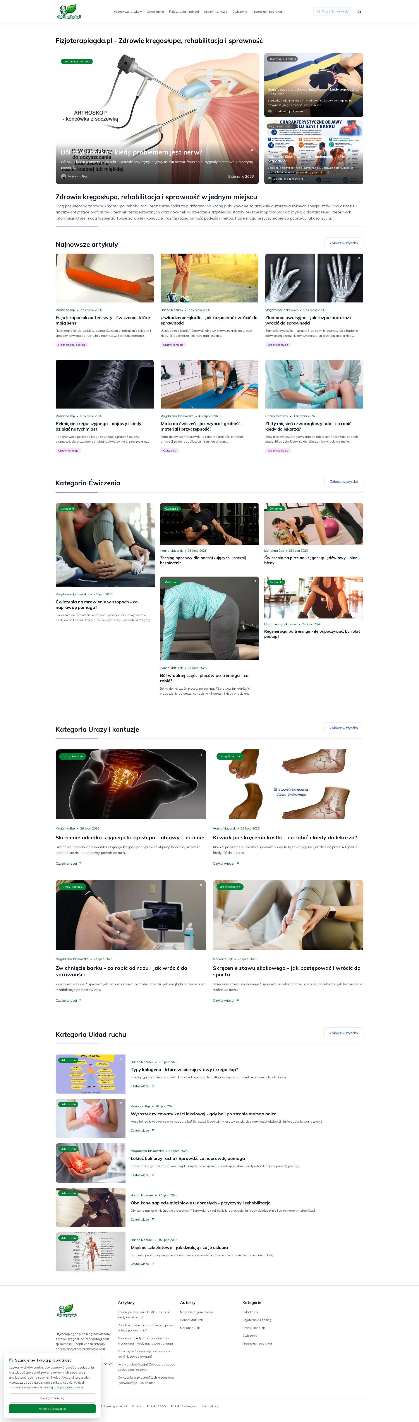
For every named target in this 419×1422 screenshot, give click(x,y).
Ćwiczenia (239, 12)
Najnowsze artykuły (127, 12)
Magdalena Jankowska (281, 310)
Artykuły (126, 1302)
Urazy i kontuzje (215, 12)
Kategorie (251, 1302)
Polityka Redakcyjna (184, 1406)
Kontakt (137, 1406)
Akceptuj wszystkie (52, 1409)
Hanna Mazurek (172, 310)
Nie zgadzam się (52, 1398)
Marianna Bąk (65, 310)
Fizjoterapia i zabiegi (184, 12)
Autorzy (188, 1302)
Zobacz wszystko (344, 243)
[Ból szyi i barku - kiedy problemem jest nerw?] (157, 118)
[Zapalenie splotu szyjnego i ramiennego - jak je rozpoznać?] (313, 152)
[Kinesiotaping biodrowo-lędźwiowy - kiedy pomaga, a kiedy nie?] (313, 85)
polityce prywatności (68, 1387)
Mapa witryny (210, 1406)
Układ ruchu (155, 12)
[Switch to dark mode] (359, 11)
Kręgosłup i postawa (267, 12)
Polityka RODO (156, 1406)
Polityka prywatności (114, 1406)
